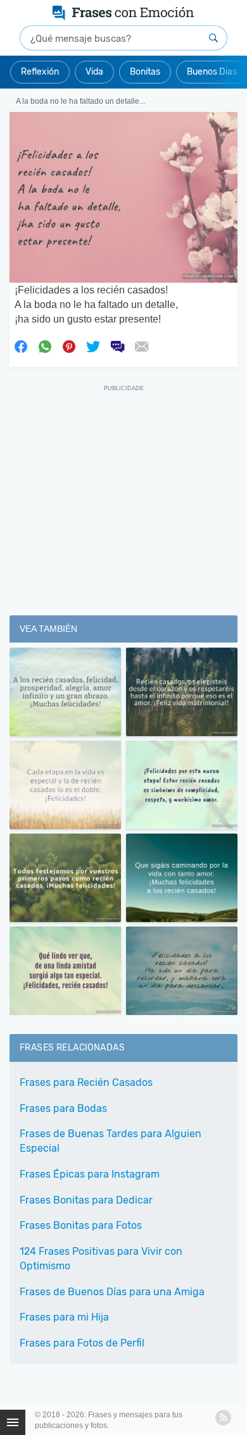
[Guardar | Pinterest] (69, 345)
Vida (94, 71)
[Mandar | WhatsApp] (44, 345)
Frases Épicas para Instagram (90, 1174)
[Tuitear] (93, 345)
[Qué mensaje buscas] (213, 38)
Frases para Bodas (63, 1108)
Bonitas (145, 71)
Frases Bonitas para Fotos (81, 1225)
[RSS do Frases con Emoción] (223, 1418)
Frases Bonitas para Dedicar (86, 1200)
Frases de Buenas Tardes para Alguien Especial (110, 1141)
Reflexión (40, 71)
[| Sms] (117, 345)
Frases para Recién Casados (86, 1082)
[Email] (141, 345)
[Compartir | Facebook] (20, 345)
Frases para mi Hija (64, 1317)
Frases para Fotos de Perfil (82, 1343)
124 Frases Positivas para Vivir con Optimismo (101, 1258)
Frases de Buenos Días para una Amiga (112, 1292)
